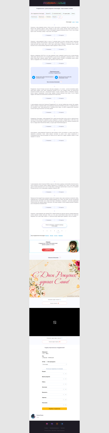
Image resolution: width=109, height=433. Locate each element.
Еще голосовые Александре (53, 81)
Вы (47, 353)
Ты (44, 353)
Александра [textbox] (45, 364)
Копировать (48, 35)
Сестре (55, 235)
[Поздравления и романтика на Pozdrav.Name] (54, 3)
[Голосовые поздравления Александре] (60, 17)
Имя (44, 361)
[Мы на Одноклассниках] (57, 424)
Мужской (45, 357)
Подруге (47, 235)
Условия (46, 427)
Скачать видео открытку (54, 341)
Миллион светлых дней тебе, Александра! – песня (65, 77)
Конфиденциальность (54, 427)
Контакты (63, 427)
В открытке (61, 35)
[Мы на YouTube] (47, 424)
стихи (73, 21)
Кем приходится (51, 361)
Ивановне (60, 235)
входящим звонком (48, 250)
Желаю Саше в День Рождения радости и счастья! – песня (44, 77)
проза (77, 21)
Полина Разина (40, 415)
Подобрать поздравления (54, 408)
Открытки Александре (53, 257)
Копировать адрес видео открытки (54, 338)
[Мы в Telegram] (62, 424)
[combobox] (54, 364)
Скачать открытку (53, 303)
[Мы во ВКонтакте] (52, 424)
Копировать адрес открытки (53, 299)
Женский (52, 357)
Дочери (51, 235)
